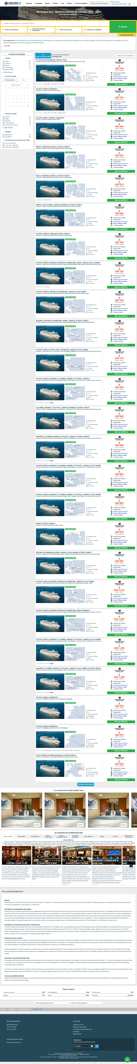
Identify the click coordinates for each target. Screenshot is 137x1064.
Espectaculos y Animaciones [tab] (129, 836)
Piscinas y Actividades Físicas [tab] (61, 836)
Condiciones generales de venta (82, 1029)
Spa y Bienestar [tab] (88, 836)
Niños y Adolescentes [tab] (48, 836)
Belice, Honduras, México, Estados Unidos (53, 176)
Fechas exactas (10, 80)
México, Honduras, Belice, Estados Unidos (53, 147)
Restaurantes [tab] (21, 836)
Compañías (11, 1009)
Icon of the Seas (11, 1027)
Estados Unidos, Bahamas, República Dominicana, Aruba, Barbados (63, 610)
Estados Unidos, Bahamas (46, 89)
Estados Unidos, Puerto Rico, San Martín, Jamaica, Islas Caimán (62, 349)
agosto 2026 (16, 85)
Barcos (47, 3)
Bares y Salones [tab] (8, 836)
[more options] (134, 3)
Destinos (29, 3)
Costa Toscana (11, 1029)
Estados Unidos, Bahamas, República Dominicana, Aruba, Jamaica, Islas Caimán (68, 263)
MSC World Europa (12, 1024)
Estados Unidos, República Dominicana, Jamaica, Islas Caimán (61, 292)
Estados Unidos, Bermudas (47, 697)
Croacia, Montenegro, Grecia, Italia (52, 60)
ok (97, 1046)
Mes (23, 80)
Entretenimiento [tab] (35, 836)
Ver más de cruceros (85, 784)
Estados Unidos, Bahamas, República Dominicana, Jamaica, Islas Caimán (65, 581)
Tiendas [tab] (102, 836)
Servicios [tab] (115, 836)
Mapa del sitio (77, 1034)
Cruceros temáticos (81, 3)
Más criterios (8, 72)
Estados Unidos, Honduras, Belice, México (53, 234)
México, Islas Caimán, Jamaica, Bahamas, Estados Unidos (59, 205)
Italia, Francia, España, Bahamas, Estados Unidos (56, 755)
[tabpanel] (68, 810)
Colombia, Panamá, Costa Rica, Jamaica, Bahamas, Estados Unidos (63, 407)
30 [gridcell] (28, 106)
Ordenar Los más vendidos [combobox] (125, 55)
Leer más (6, 46)
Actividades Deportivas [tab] (75, 836)
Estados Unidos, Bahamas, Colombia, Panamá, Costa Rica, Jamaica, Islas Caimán (68, 465)
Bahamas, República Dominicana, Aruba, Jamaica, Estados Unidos (62, 321)
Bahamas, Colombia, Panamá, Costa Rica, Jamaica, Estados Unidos (63, 436)
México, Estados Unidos (45, 523)
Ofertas (69, 3)
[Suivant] (132, 810)
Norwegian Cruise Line (24, 1009)
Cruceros (3, 1009)
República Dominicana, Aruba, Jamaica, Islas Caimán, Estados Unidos (64, 552)
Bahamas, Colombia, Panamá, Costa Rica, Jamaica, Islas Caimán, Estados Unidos (68, 668)
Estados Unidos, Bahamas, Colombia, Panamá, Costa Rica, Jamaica (63, 378)
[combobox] (56, 23)
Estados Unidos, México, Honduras (50, 118)
